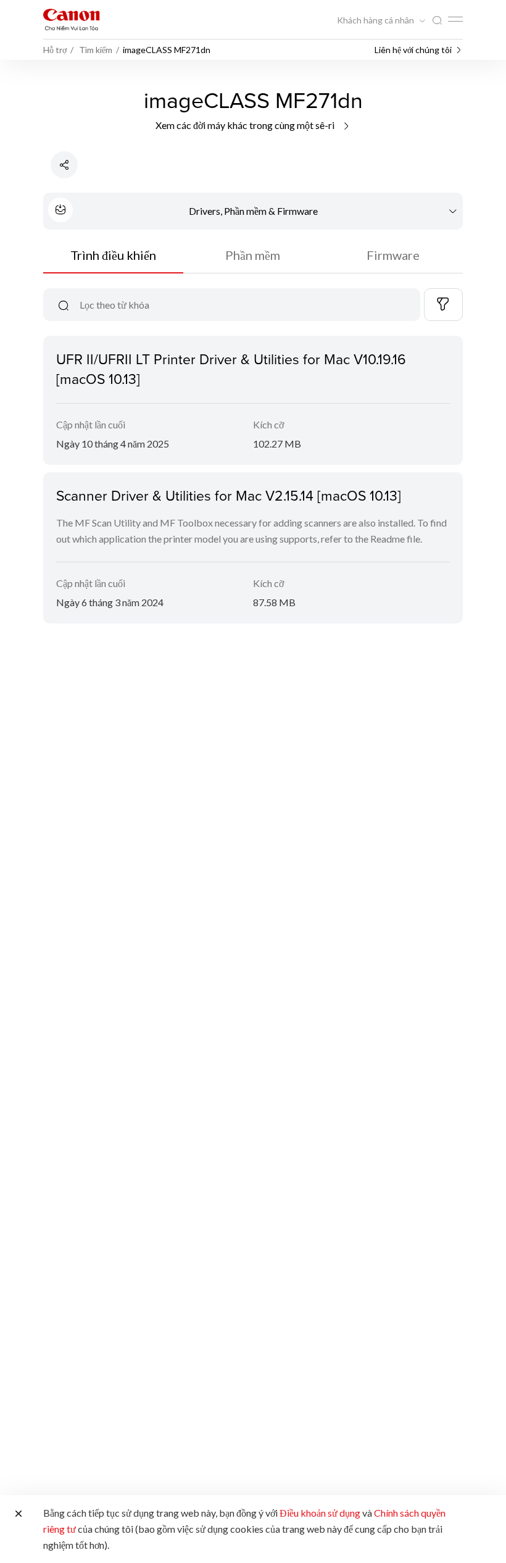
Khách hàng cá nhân (376, 20)
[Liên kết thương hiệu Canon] (71, 19)
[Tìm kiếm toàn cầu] (437, 20)
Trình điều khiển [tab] (113, 255)
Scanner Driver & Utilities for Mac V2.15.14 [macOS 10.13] (228, 495)
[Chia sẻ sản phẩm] (64, 164)
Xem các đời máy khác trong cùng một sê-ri (246, 125)
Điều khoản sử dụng (320, 1513)
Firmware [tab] (393, 255)
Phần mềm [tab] (252, 255)
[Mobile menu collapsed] (455, 19)
